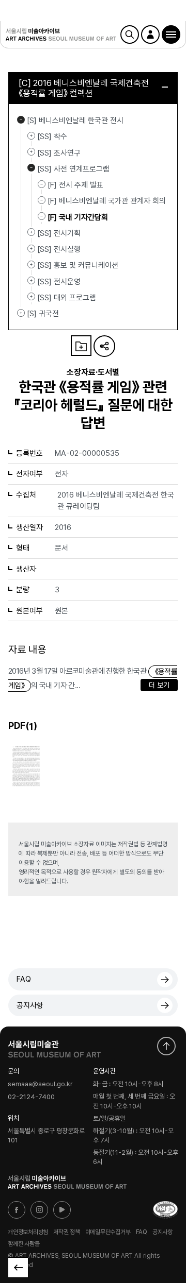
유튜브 (62, 1210)
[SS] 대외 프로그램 (31, 296)
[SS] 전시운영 (31, 280)
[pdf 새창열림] (26, 765)
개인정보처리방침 (28, 1231)
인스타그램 (39, 1210)
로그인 (150, 34)
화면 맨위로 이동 (166, 1046)
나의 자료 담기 (81, 345)
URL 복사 (104, 346)
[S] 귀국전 (21, 312)
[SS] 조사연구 (31, 152)
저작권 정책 (66, 1231)
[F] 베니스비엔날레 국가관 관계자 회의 (107, 201)
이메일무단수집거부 (108, 1231)
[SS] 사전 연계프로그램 (31, 168)
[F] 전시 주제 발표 (75, 185)
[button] (171, 34)
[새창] (165, 1210)
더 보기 (159, 685)
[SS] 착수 (31, 135)
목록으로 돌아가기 (18, 1267)
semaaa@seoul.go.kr (40, 1084)
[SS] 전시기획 (31, 232)
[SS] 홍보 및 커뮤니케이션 (31, 264)
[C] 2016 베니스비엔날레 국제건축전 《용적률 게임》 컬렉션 (84, 88)
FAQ (24, 979)
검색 (129, 34)
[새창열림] (54, 1046)
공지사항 (30, 1005)
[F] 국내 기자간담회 (78, 216)
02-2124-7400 (31, 1097)
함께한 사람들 (23, 1243)
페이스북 (16, 1210)
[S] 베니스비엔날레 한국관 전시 (21, 119)
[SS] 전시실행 (31, 248)
